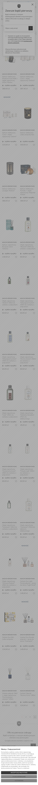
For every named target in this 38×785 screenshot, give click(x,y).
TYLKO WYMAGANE (19, 776)
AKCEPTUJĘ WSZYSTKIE (19, 772)
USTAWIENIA (19, 780)
